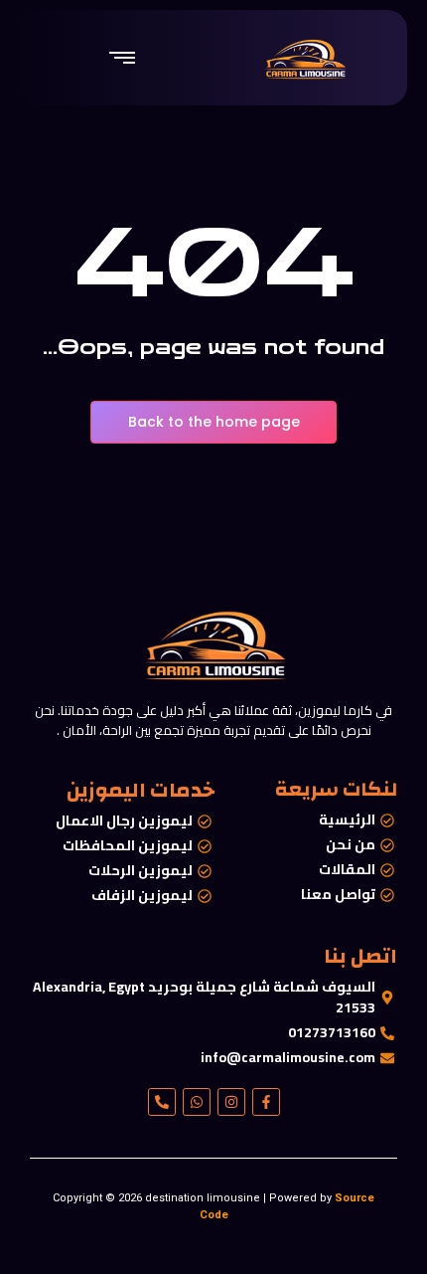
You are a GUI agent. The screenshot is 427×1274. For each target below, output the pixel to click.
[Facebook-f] (266, 1102)
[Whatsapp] (197, 1102)
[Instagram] (231, 1102)
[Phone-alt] (162, 1102)
